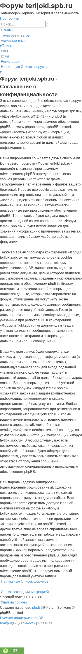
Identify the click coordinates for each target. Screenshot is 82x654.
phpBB (37, 607)
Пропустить (9, 18)
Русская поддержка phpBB (21, 617)
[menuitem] (15, 35)
